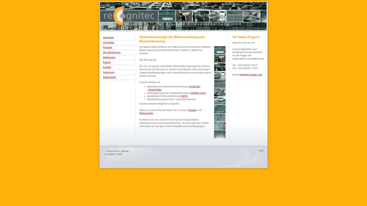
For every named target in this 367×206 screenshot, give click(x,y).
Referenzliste (146, 113)
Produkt (192, 110)
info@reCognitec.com (251, 74)
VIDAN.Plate (154, 90)
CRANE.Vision (197, 93)
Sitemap (125, 151)
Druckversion (113, 151)
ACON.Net (194, 86)
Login (261, 150)
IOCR (184, 96)
